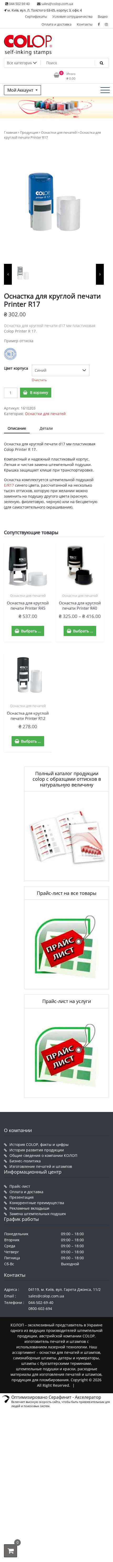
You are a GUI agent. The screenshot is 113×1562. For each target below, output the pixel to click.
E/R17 (9, 485)
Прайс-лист (19, 1186)
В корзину (39, 392)
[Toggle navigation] (105, 90)
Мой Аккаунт (20, 90)
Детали (46, 428)
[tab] (17, 428)
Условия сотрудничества (72, 16)
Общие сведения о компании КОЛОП (43, 1155)
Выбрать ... (31, 630)
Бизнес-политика (25, 1160)
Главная (10, 132)
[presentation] (8, 274)
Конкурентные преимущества (36, 1202)
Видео (103, 16)
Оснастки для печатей (59, 132)
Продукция (29, 132)
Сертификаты (36, 16)
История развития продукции (36, 1149)
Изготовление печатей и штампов (40, 1166)
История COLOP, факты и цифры (39, 1144)
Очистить (39, 380)
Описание (17, 428)
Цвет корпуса (16, 368)
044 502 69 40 (19, 3)
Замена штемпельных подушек (37, 1213)
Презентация (21, 1197)
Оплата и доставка (56, 24)
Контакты (85, 24)
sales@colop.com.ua (56, 3)
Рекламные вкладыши (29, 1208)
